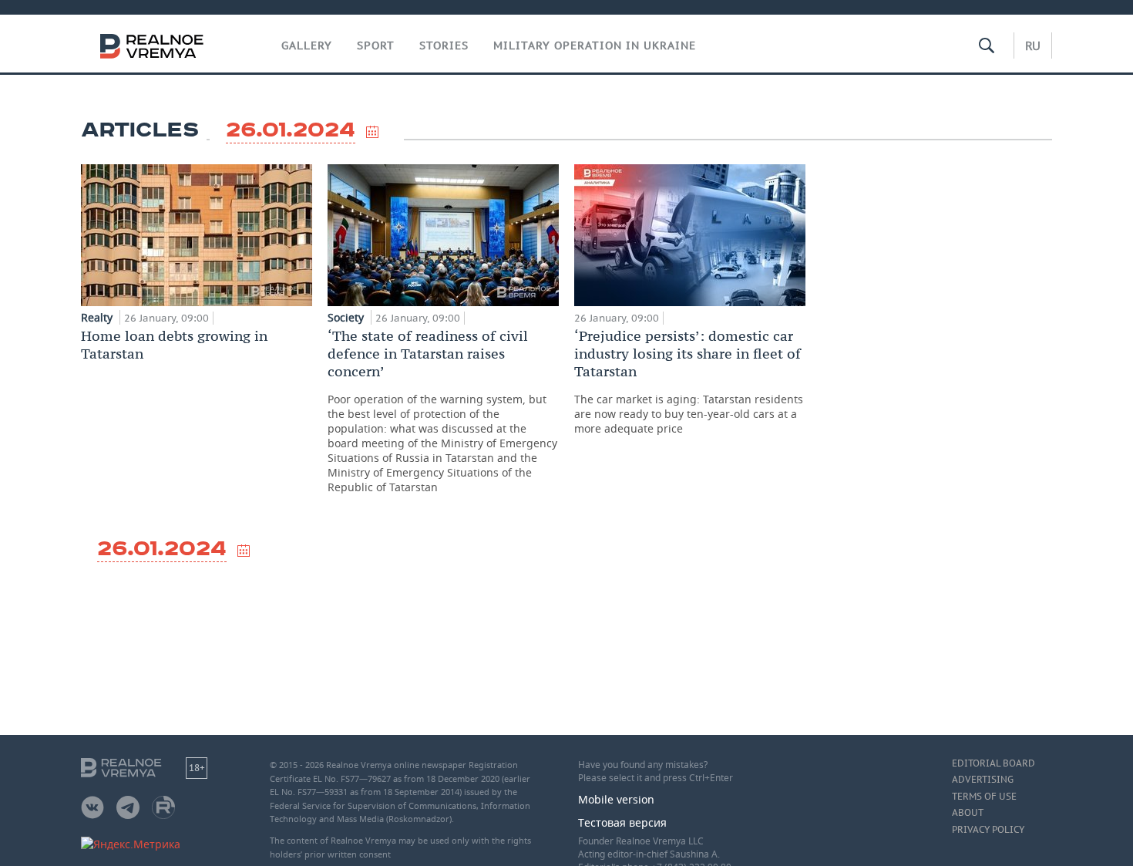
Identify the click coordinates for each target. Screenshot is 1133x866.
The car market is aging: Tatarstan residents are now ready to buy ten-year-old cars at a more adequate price (688, 381)
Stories (444, 45)
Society (347, 317)
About (967, 812)
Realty (98, 317)
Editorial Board (993, 763)
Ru (1033, 45)
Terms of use (984, 796)
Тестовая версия (622, 822)
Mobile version (616, 799)
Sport (376, 45)
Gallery (306, 45)
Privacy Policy (988, 829)
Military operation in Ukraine (594, 45)
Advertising (983, 779)
